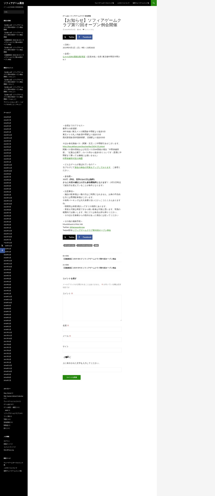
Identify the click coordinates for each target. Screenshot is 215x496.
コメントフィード (10, 447)
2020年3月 (7, 252)
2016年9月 (7, 374)
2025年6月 (7, 147)
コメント (68, 293)
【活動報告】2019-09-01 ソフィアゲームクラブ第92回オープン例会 (89, 266)
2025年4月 (7, 153)
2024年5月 (7, 183)
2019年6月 (7, 279)
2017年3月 (7, 356)
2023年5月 (7, 219)
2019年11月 (8, 264)
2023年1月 (7, 228)
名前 (66, 325)
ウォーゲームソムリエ (11, 401)
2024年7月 (7, 177)
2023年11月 (8, 201)
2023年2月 (7, 225)
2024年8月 (7, 174)
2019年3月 (7, 288)
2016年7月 (7, 380)
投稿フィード (8, 444)
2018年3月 (7, 323)
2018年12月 (8, 297)
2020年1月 (7, 258)
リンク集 (7, 416)
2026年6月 (7, 123)
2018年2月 (7, 326)
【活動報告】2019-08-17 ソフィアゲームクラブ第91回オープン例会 (89, 257)
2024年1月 (7, 195)
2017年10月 (8, 338)
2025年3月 (7, 156)
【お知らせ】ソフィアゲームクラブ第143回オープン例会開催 (13, 50)
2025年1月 (7, 162)
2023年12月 (8, 198)
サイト (66, 346)
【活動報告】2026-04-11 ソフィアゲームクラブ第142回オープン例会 (14, 57)
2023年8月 (7, 210)
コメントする (89, 29)
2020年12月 (8, 246)
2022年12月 (8, 231)
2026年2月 (7, 129)
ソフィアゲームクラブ (76, 16)
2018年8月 (7, 308)
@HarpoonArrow (77, 227)
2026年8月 (7, 117)
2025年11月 (8, 138)
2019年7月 (7, 276)
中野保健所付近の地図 (73, 158)
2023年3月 (7, 222)
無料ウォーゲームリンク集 (141, 3)
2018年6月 (7, 314)
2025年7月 (7, 144)
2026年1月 (7, 132)
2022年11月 (8, 234)
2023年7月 (7, 213)
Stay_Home (7, 393)
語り (5, 428)
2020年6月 (7, 249)
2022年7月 (7, 240)
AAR (6, 410)
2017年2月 (7, 359)
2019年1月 (7, 294)
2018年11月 (8, 299)
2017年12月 (8, 332)
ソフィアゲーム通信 (14, 3)
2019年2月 (7, 291)
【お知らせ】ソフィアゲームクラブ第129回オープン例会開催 (13, 97)
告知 (96, 245)
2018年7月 (7, 311)
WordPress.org (9, 450)
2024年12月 (8, 165)
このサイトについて (123, 3)
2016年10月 (8, 371)
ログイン (7, 441)
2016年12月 (8, 365)
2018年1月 (7, 329)
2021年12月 (8, 243)
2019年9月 (7, 270)
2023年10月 (8, 204)
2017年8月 (7, 344)
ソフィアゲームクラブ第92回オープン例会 (92, 230)
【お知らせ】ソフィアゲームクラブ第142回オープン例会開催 (13, 74)
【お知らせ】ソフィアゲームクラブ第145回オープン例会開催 (13, 27)
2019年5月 (7, 282)
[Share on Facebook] (2, 250)
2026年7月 (7, 120)
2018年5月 (7, 317)
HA (80, 29)
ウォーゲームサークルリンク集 (104, 3)
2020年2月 (7, 255)
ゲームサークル (69, 245)
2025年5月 (7, 150)
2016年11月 (8, 368)
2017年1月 (7, 362)
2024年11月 (8, 168)
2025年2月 (7, 159)
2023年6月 (7, 216)
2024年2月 (7, 192)
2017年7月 (7, 347)
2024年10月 (8, 171)
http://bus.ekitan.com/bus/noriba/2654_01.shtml (84, 146)
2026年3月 (7, 126)
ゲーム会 (66, 16)
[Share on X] (2, 245)
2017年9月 (7, 341)
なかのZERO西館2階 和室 (74, 56)
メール (67, 336)
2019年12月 (8, 261)
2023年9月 (7, 207)
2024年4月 (7, 186)
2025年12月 (8, 135)
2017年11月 (8, 335)
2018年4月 (7, 320)
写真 (5, 419)
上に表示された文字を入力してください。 (82, 363)
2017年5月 (7, 353)
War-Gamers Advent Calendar (13, 396)
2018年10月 (8, 302)
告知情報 (88, 16)
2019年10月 (8, 267)
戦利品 (6, 425)
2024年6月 (7, 180)
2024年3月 (7, 189)
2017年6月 (7, 350)
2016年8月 (7, 377)
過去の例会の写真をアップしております (92, 167)
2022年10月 (8, 237)
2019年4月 (7, 285)
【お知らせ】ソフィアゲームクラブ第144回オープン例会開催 (13, 35)
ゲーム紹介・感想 (10, 407)
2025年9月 (7, 141)
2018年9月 (7, 305)
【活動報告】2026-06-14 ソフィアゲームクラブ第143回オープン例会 (14, 42)
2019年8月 (7, 273)
